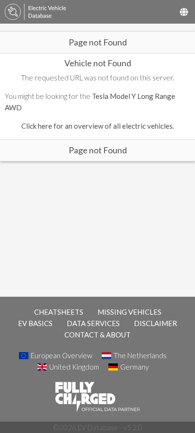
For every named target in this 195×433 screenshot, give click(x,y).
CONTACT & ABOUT (97, 334)
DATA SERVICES (93, 323)
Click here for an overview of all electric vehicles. (97, 126)
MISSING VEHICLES (129, 312)
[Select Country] (183, 11)
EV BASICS (35, 323)
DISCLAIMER (155, 323)
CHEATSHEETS (58, 312)
